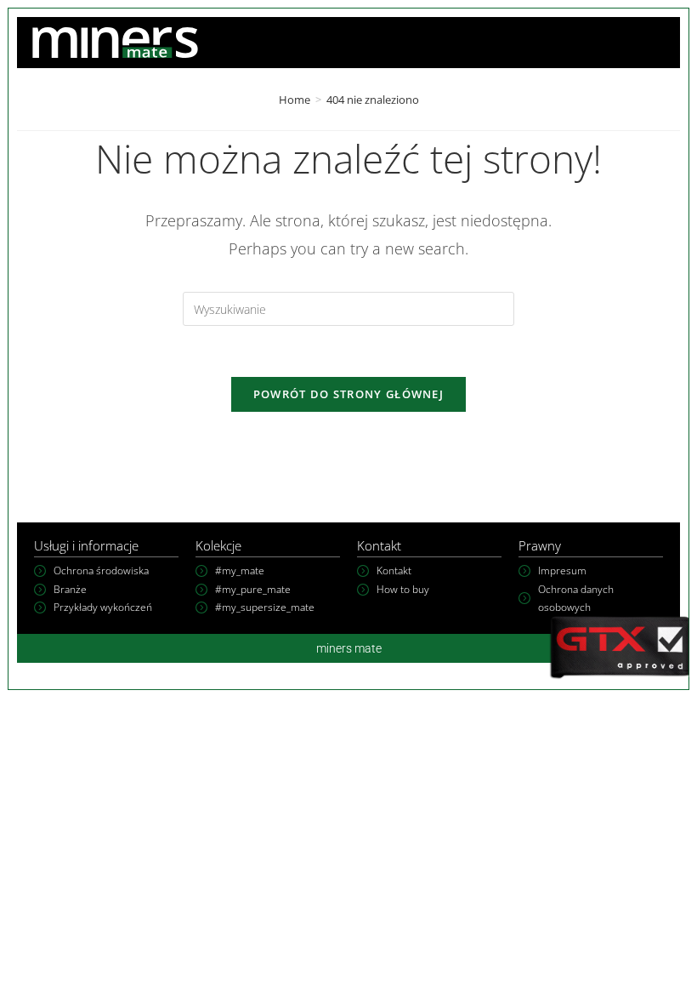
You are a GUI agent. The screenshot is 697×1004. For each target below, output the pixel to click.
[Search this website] (348, 307)
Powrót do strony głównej (348, 394)
